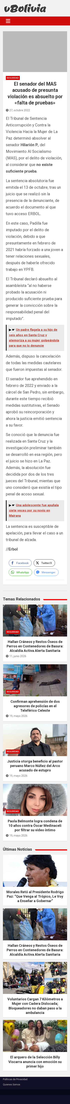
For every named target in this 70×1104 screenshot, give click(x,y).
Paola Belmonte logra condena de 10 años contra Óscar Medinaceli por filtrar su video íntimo (35, 825)
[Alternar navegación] (8, 21)
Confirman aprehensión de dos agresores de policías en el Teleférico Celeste (35, 706)
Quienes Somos (11, 1084)
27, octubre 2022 (19, 110)
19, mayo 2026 (18, 715)
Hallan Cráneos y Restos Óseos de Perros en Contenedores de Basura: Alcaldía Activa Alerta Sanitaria (35, 646)
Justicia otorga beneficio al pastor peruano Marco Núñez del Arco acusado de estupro (35, 765)
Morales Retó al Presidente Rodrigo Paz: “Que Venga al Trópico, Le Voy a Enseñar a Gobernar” (35, 896)
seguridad (13, 78)
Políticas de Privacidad (15, 1079)
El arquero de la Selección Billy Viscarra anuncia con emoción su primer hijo (35, 1061)
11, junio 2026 (17, 656)
